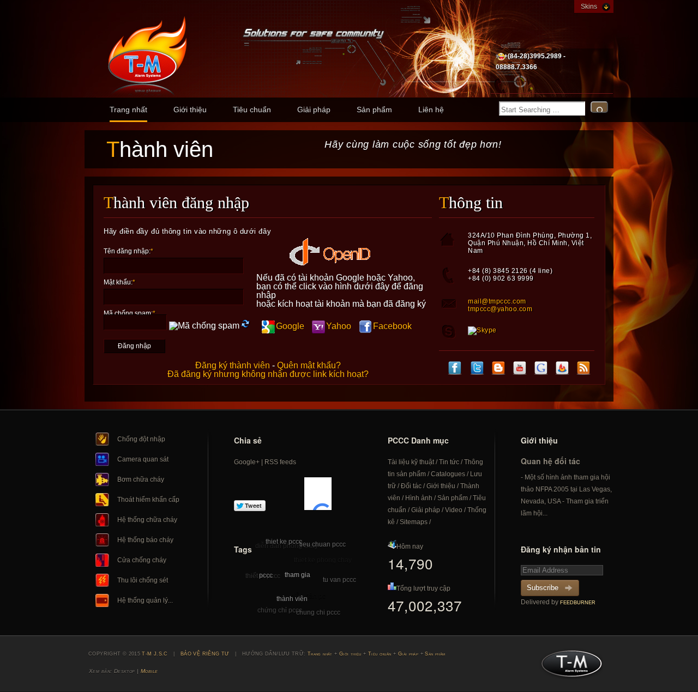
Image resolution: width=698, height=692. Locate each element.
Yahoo (338, 326)
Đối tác (411, 486)
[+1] (318, 493)
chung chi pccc (318, 612)
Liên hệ (431, 109)
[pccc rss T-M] (583, 369)
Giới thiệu (190, 109)
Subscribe (542, 588)
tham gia (297, 575)
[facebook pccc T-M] (455, 369)
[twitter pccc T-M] (477, 369)
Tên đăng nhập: (128, 251)
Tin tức (449, 462)
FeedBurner (577, 602)
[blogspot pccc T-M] (498, 369)
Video (453, 510)
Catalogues (448, 474)
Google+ (247, 462)
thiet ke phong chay (323, 560)
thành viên (292, 599)
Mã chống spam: (129, 313)
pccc (266, 575)
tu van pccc (339, 580)
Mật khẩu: (119, 282)
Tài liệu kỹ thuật (411, 462)
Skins (589, 6)
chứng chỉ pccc (279, 610)
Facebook (392, 326)
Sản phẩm (374, 109)
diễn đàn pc (308, 596)
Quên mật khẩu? (309, 365)
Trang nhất (128, 109)
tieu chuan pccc (322, 544)
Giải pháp (313, 109)
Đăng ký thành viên (232, 365)
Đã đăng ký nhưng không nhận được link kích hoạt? (268, 374)
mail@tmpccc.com (497, 301)
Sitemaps (414, 522)
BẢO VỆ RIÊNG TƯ (205, 654)
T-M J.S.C (568, 667)
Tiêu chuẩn (252, 109)
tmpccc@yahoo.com (500, 309)
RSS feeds (280, 462)
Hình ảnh (418, 498)
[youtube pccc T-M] (520, 369)
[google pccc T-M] (541, 369)
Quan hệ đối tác (550, 461)
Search (599, 107)
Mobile (149, 671)
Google (290, 326)
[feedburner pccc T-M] (562, 369)
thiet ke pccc (284, 541)
